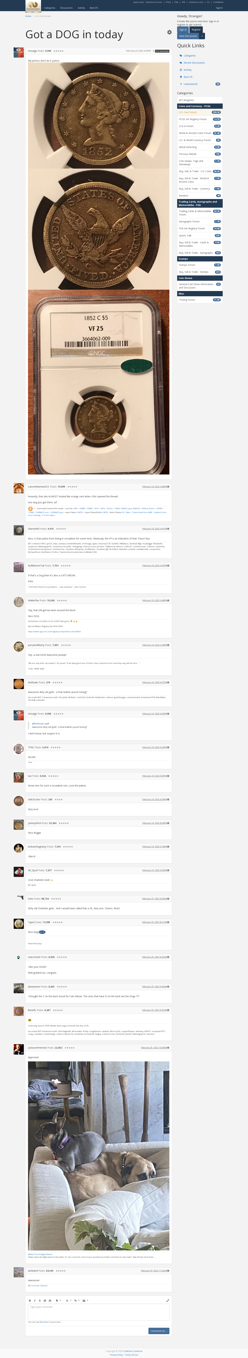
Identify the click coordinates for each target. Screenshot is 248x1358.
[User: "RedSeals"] (19, 684)
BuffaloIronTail (36, 565)
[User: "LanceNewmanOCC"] (19, 488)
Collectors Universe (132, 1351)
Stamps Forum (199, 264)
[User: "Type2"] (19, 924)
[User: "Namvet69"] (19, 530)
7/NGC (117, 508)
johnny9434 (34, 823)
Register (196, 29)
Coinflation (218, 2)
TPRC (31, 747)
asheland (33, 1270)
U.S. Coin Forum (162, 51)
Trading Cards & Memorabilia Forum (199, 213)
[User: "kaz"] (19, 777)
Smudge (32, 50)
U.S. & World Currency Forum (199, 140)
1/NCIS (105, 512)
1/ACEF (80, 512)
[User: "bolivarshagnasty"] (19, 848)
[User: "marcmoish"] (19, 956)
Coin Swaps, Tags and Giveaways (199, 162)
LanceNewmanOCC (38, 486)
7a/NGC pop (126, 508)
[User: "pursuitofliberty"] (19, 647)
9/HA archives (148, 508)
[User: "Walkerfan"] (19, 602)
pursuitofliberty (36, 645)
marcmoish (34, 957)
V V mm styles (48, 515)
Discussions (66, 7)
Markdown (44, 1322)
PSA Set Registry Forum (199, 228)
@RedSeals (38, 723)
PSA (176, 2)
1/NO (75, 508)
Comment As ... (159, 1330)
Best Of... (94, 7)
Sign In (219, 7)
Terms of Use (131, 1354)
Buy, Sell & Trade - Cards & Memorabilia (199, 244)
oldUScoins (34, 799)
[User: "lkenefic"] (19, 1011)
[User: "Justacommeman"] (19, 1049)
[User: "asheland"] (19, 1272)
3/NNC (90, 508)
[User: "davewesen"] (19, 988)
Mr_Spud (32, 870)
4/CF (97, 508)
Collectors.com (196, 2)
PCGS (168, 2)
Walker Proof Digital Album (40, 1254)
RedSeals (33, 682)
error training (34, 515)
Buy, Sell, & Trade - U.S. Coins (199, 171)
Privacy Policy (116, 1354)
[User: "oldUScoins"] (19, 801)
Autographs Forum (199, 221)
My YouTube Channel (37, 1285)
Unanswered (201, 84)
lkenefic (32, 1010)
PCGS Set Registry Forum (199, 119)
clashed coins (160, 512)
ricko (30, 898)
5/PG (103, 508)
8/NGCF (136, 508)
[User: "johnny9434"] (19, 825)
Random (199, 195)
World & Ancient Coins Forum (199, 133)
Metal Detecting (199, 147)
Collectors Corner (153, 2)
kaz (30, 775)
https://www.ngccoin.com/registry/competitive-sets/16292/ (54, 631)
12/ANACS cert (42, 512)
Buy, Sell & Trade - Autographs (199, 252)
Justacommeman (37, 1047)
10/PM (159, 508)
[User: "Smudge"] (19, 52)
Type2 (31, 922)
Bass (128, 512)
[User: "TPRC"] (19, 749)
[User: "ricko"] (19, 897)
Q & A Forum (199, 126)
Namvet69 (33, 528)
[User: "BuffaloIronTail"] (19, 567)
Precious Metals (199, 154)
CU (208, 2)
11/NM (31, 512)
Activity (81, 7)
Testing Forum (199, 299)
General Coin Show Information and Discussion (199, 286)
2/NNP (82, 508)
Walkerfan (33, 600)
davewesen (34, 986)
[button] (169, 32)
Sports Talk (199, 235)
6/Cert (110, 508)
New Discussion (188, 36)
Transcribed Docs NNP (142, 512)
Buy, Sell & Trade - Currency (199, 188)
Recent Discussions (194, 62)
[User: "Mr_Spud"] (19, 872)
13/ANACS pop (57, 512)
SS (123, 512)
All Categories (186, 100)
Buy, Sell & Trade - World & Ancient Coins (199, 180)
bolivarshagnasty (37, 846)
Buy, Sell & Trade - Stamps (199, 271)
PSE (183, 2)
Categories (49, 7)
